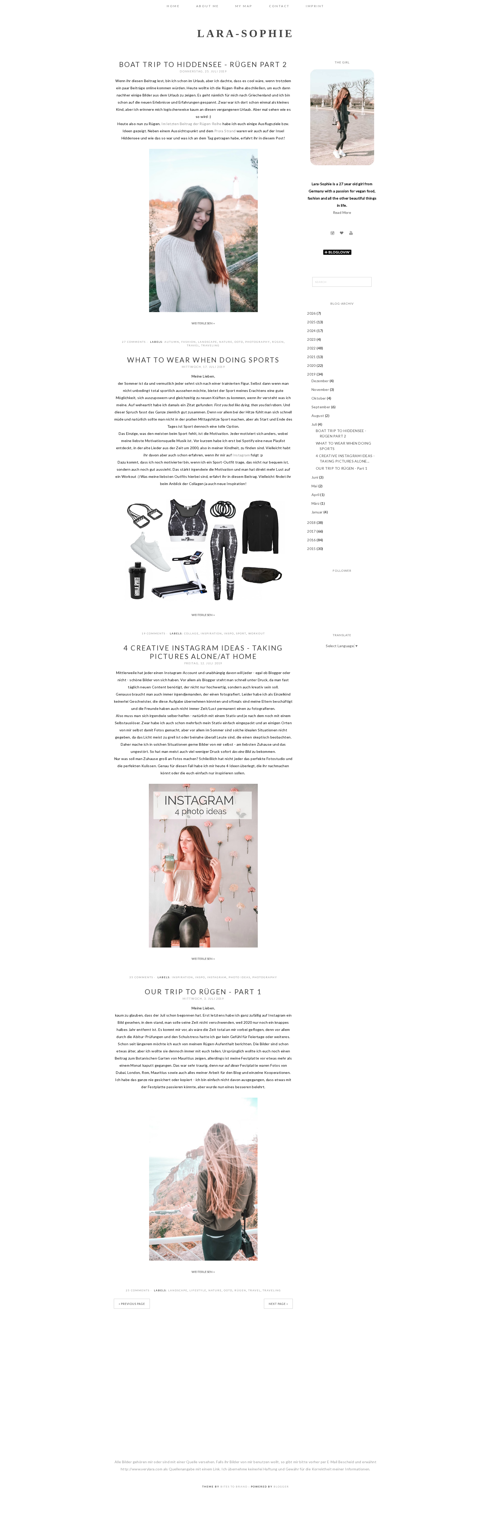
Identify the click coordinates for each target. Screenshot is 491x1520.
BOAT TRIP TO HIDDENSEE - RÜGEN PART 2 (203, 64)
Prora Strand (225, 131)
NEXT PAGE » (278, 1303)
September (321, 407)
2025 (312, 322)
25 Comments (138, 1290)
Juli (314, 424)
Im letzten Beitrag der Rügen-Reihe (191, 124)
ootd (239, 341)
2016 (312, 540)
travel (193, 345)
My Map (244, 6)
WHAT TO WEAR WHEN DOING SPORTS (203, 360)
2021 (312, 357)
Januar (317, 512)
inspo (229, 633)
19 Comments (153, 633)
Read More (342, 212)
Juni (315, 477)
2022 (312, 348)
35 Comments (141, 977)
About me (207, 6)
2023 (312, 339)
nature (225, 341)
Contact (279, 6)
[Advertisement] (342, 687)
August (318, 415)
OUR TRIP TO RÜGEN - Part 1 (203, 991)
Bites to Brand (234, 1486)
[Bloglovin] (342, 233)
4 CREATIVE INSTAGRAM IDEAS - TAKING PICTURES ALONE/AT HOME (203, 652)
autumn (171, 341)
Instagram (241, 455)
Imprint (315, 6)
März (315, 503)
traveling (210, 345)
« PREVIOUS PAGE (132, 1303)
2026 (312, 313)
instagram (217, 977)
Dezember (320, 381)
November (320, 389)
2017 (312, 531)
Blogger (281, 1486)
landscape (207, 341)
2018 (312, 522)
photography (257, 341)
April (315, 494)
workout (256, 633)
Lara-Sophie (245, 33)
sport (241, 633)
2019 (312, 374)
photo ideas (239, 977)
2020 (312, 365)
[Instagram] (333, 233)
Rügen (278, 341)
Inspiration (211, 633)
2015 (312, 548)
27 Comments (134, 341)
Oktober (319, 398)
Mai (314, 486)
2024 (312, 330)
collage (191, 633)
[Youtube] (351, 233)
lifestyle (197, 1290)
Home (173, 6)
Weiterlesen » (203, 323)
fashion (188, 341)
